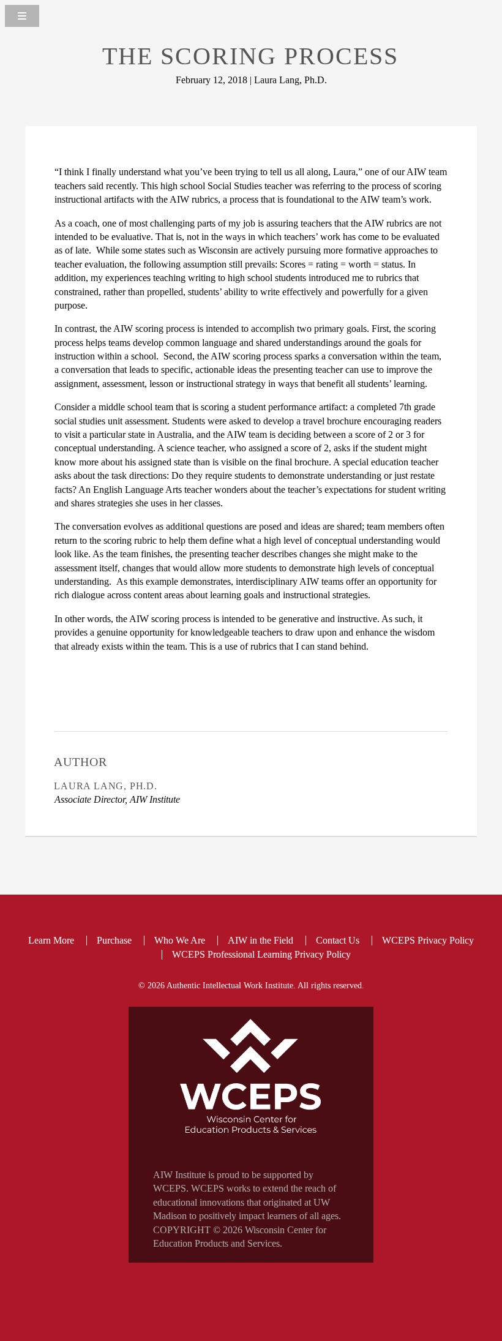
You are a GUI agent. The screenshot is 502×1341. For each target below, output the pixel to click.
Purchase (114, 940)
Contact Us (337, 940)
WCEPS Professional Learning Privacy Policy (261, 954)
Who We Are (179, 940)
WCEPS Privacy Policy (428, 940)
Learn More (51, 940)
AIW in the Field (260, 940)
